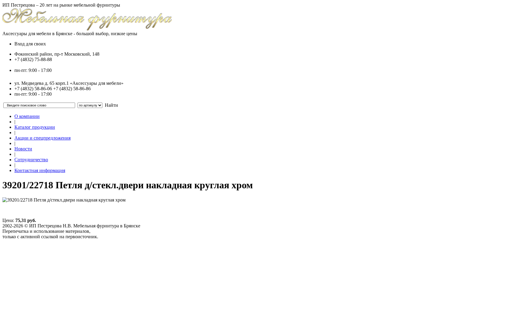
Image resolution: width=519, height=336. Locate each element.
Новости (23, 148)
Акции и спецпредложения (42, 137)
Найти (111, 105)
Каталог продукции (34, 127)
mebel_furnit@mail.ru (35, 64)
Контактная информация (39, 170)
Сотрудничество (31, 159)
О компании (27, 116)
